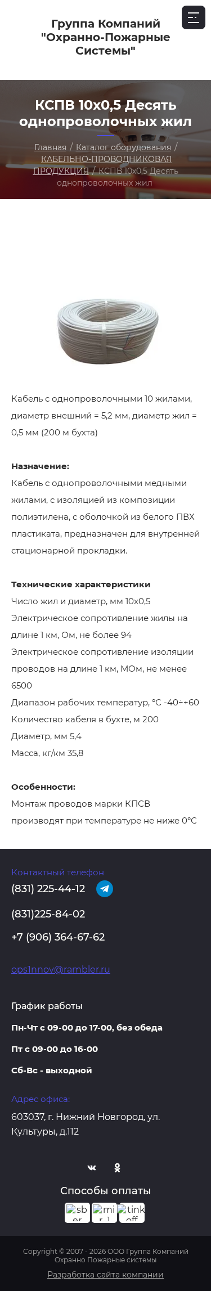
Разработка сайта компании (105, 1275)
